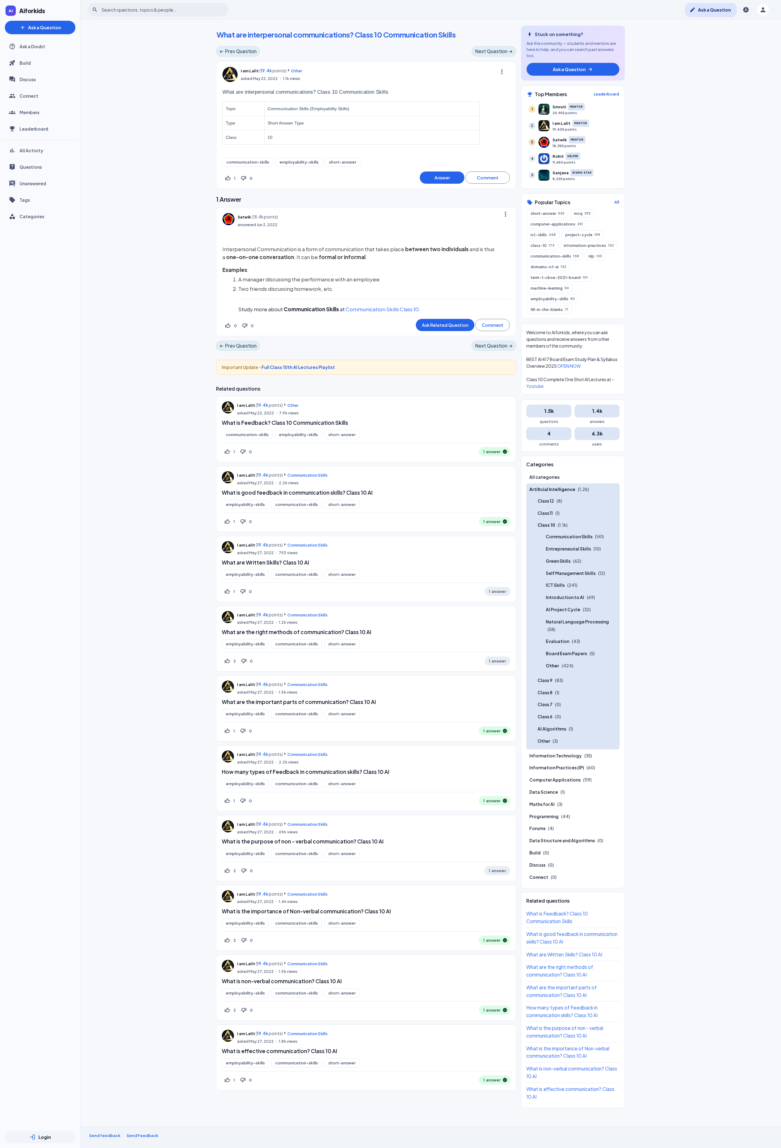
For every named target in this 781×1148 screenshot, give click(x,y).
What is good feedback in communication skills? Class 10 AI (297, 492)
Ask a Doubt (32, 46)
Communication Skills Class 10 (382, 309)
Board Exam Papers (566, 653)
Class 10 (546, 525)
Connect (29, 96)
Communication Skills (307, 475)
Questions (31, 167)
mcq (582, 213)
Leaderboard (34, 129)
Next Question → (494, 51)
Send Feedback (142, 1135)
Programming (544, 816)
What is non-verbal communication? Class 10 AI (282, 981)
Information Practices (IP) (556, 768)
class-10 (542, 245)
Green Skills (558, 561)
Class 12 (546, 501)
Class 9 (545, 680)
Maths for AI (542, 804)
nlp (595, 256)
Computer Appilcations (555, 779)
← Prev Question (238, 51)
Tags (25, 200)
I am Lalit (246, 405)
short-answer (342, 162)
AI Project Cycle (563, 609)
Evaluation (557, 641)
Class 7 (545, 704)
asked (246, 78)
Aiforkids (32, 10)
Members (29, 112)
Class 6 (545, 716)
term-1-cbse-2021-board (559, 277)
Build (25, 63)
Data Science (543, 792)
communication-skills (247, 162)
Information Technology (555, 755)
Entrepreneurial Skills (568, 548)
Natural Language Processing (577, 621)
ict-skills (543, 234)
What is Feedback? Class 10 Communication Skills (285, 422)
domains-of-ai (548, 266)
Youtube (535, 386)
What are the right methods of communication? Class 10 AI (296, 632)
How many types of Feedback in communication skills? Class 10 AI (305, 771)
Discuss (28, 79)
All (616, 202)
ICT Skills (555, 585)
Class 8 (545, 692)
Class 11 (545, 513)
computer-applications (557, 224)
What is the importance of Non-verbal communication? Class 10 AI (306, 911)
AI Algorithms (552, 728)
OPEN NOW (569, 366)
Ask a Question (40, 27)
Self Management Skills (571, 573)
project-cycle (582, 234)
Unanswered (33, 183)
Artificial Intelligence (552, 489)
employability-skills (299, 162)
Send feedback (105, 1135)
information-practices (589, 245)
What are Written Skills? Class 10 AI (265, 562)
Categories (32, 216)
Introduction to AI (565, 597)
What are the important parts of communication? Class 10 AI (299, 702)
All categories (544, 477)
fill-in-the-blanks (549, 309)
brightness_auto (746, 9)
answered (247, 224)
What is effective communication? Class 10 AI (279, 1051)
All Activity (31, 150)
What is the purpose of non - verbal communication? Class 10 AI (302, 841)
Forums (537, 828)
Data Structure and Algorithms (562, 840)
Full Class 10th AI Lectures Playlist (298, 367)
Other (296, 70)
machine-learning (550, 288)
